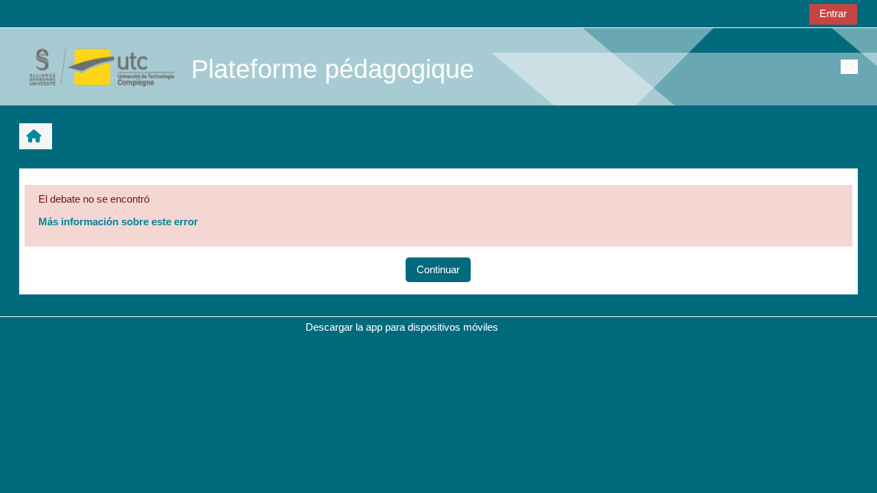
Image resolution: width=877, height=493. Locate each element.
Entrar (833, 13)
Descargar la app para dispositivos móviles (402, 327)
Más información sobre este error (118, 221)
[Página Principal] (94, 66)
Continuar (438, 269)
